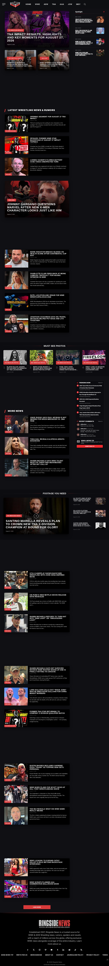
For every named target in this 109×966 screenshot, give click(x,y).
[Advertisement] (37, 232)
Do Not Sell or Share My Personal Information (54, 964)
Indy (78, 4)
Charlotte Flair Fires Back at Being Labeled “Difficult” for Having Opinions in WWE (48, 275)
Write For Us (21, 955)
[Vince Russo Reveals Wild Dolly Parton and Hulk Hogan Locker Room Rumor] (100, 19)
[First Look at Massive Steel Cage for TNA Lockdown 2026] (94, 357)
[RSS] (81, 950)
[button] (85, 4)
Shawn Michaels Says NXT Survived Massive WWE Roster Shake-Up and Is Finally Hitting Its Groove (48, 670)
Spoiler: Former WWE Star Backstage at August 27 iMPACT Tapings (45, 140)
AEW (46, 4)
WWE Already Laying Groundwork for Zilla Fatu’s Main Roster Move (84, 43)
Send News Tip (7, 955)
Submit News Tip (89, 446)
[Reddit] (69, 950)
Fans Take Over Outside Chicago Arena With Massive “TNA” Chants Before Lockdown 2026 (68, 368)
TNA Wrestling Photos (11, 362)
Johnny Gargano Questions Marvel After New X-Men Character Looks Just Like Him (34, 207)
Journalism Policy (75, 955)
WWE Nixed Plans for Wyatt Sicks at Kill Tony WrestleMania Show (47, 788)
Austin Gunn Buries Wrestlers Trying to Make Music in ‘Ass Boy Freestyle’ (81, 524)
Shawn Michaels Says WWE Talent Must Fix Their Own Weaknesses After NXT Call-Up (46, 462)
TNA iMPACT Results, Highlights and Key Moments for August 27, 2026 (35, 37)
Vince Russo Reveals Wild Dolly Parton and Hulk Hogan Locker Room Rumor (84, 21)
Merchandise (36, 955)
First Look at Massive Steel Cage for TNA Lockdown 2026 (95, 368)
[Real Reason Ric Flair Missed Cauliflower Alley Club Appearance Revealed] (100, 31)
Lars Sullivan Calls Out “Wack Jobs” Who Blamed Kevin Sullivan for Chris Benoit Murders (48, 691)
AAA (62, 4)
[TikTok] (75, 950)
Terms (105, 955)
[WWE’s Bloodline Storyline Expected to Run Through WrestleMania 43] (100, 53)
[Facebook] (27, 950)
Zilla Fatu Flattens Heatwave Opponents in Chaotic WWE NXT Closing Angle (82, 512)
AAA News (7, 896)
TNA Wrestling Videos (14, 515)
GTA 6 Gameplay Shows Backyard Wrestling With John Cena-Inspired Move (47, 575)
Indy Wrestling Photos (38, 362)
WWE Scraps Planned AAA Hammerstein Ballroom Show (44, 883)
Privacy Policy (92, 955)
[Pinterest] (45, 950)
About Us (49, 955)
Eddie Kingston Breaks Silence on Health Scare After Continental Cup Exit (48, 253)
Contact (60, 955)
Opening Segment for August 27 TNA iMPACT (47, 117)
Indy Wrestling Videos (15, 58)
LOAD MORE (37, 907)
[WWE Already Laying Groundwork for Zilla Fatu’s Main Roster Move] (100, 42)
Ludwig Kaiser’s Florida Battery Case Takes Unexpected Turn (46, 161)
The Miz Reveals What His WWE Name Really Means (47, 810)
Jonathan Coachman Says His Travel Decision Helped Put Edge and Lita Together (48, 318)
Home (28, 4)
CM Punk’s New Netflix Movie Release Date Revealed (48, 596)
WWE (37, 4)
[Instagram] (39, 950)
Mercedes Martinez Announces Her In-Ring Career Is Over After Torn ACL (19, 64)
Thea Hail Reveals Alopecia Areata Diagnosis (47, 440)
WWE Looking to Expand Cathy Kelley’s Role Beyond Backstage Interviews (46, 862)
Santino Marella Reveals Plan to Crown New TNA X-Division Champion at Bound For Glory (33, 524)
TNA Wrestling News (11, 131)
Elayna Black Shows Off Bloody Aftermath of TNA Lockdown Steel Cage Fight (16, 368)
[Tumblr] (57, 950)
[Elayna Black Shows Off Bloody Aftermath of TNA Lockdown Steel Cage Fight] (15, 357)
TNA (54, 4)
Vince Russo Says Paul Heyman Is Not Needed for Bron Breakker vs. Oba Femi (48, 419)
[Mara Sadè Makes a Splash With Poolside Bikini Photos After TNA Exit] (41, 357)
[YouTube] (51, 950)
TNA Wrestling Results (16, 30)
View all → (100, 382)
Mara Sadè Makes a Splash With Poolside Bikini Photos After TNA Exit (42, 368)
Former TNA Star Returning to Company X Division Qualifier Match (47, 712)
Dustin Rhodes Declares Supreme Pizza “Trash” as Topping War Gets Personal (47, 767)
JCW (70, 4)
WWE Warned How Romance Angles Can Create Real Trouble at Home (52, 64)
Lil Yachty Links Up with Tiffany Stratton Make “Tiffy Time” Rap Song (82, 500)
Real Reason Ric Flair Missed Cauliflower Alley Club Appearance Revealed (84, 32)
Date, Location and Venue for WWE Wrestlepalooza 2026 (47, 296)
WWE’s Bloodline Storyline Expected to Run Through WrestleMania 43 (84, 54)
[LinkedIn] (63, 950)
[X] (33, 950)
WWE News (44, 58)
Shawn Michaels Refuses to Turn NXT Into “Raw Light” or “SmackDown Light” (48, 618)
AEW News (8, 266)
